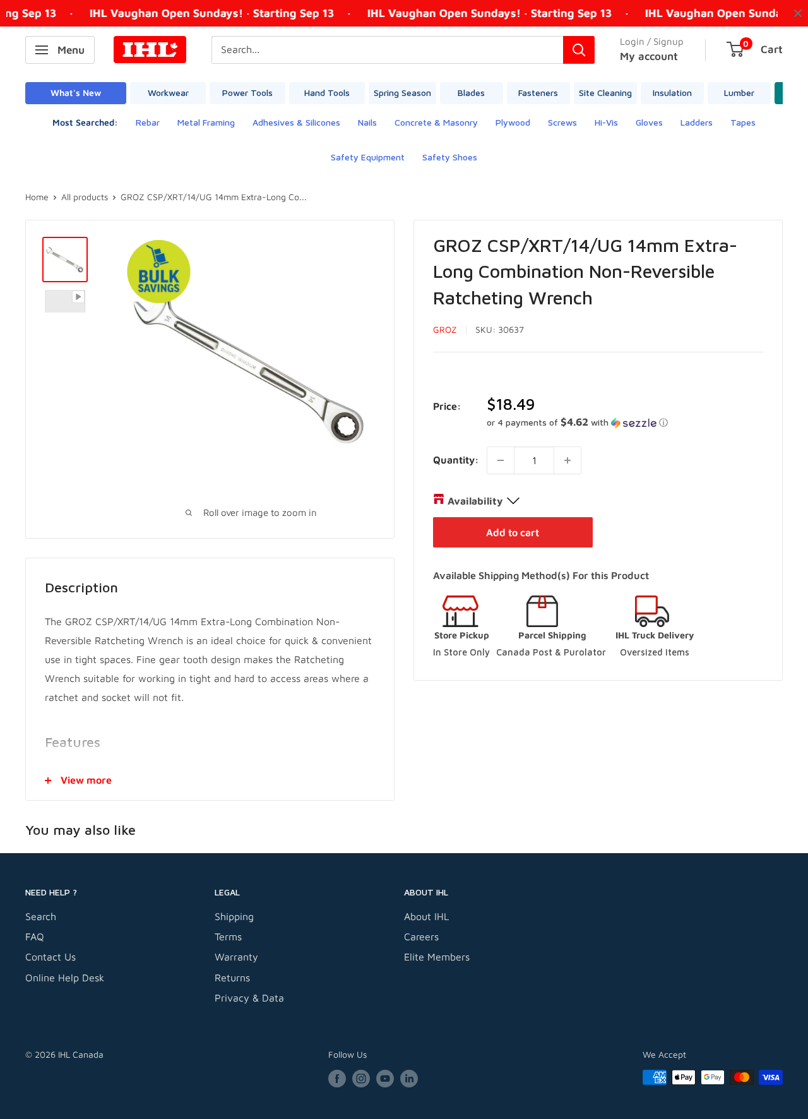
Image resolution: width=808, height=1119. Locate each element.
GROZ (445, 329)
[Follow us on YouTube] (385, 1079)
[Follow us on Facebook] (337, 1079)
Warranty (236, 956)
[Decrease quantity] (500, 460)
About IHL (426, 916)
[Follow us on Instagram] (361, 1079)
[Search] (579, 50)
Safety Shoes (449, 157)
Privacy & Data (249, 997)
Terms (228, 936)
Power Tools (247, 92)
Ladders (696, 122)
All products (84, 196)
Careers (421, 936)
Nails (367, 122)
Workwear (168, 92)
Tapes (743, 122)
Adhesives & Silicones (296, 122)
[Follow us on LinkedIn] (409, 1079)
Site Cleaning (605, 92)
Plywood (513, 122)
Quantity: (456, 459)
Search (40, 916)
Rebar (148, 122)
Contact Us (50, 956)
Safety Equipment (368, 157)
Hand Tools (327, 92)
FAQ (34, 936)
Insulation (672, 92)
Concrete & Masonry (436, 122)
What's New (75, 92)
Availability (475, 500)
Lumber (739, 92)
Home (37, 196)
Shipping (234, 916)
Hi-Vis (606, 122)
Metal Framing (206, 122)
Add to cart (512, 532)
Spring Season (402, 92)
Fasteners (538, 92)
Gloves (649, 122)
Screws (562, 122)
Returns (232, 977)
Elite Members (437, 956)
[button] (625, 422)
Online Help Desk (64, 977)
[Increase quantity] (567, 460)
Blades (471, 92)
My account (649, 56)
